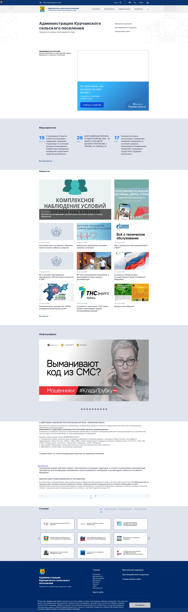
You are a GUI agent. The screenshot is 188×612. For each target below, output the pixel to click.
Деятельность (109, 9)
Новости (96, 584)
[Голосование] (131, 205)
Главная (96, 570)
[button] (120, 217)
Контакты (96, 582)
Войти (141, 3)
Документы (139, 9)
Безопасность (98, 588)
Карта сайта (98, 592)
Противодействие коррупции (135, 574)
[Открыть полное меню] (148, 9)
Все (101, 509)
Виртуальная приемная (132, 570)
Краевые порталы (140, 509)
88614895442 (43, 466)
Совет (95, 586)
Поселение (96, 9)
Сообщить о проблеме (92, 105)
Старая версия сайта (131, 579)
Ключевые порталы (125, 509)
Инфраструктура (110, 509)
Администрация (124, 9)
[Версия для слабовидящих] (130, 2)
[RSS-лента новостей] (146, 3)
